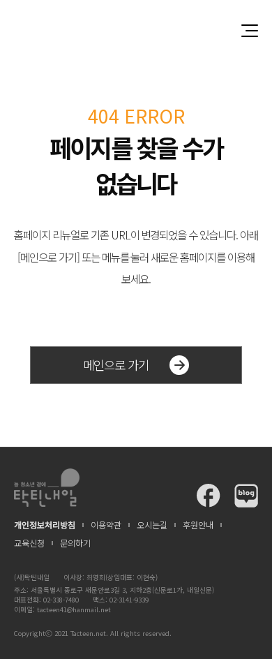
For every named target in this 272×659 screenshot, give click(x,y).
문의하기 (75, 543)
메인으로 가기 (116, 364)
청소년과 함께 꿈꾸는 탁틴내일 (136, 30)
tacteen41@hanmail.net (74, 609)
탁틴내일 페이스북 (208, 496)
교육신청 (29, 543)
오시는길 (152, 525)
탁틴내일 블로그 (246, 496)
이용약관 (106, 525)
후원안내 (198, 525)
